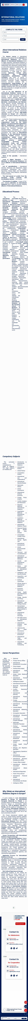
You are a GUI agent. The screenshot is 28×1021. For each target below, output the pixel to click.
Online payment (20, 923)
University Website (26, 1006)
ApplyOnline (25, 1010)
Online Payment (26, 1002)
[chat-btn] (25, 1014)
